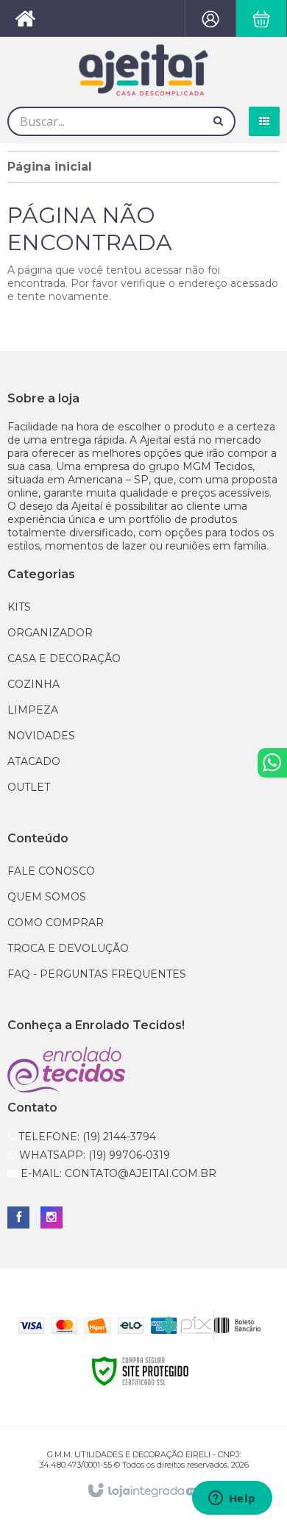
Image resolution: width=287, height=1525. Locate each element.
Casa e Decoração (64, 658)
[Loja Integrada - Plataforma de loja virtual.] (144, 1491)
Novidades (41, 735)
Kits (19, 607)
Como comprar (55, 922)
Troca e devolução (68, 948)
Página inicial (49, 167)
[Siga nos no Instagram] (51, 1217)
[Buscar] (218, 120)
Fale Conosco (51, 871)
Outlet (28, 787)
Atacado (33, 761)
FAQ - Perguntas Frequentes (96, 974)
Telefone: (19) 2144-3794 (85, 1136)
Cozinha (33, 684)
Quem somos (46, 896)
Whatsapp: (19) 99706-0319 (93, 1155)
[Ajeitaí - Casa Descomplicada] (143, 69)
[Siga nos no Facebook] (18, 1217)
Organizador (50, 632)
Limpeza (32, 710)
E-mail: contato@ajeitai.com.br (117, 1173)
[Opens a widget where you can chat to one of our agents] (231, 1499)
